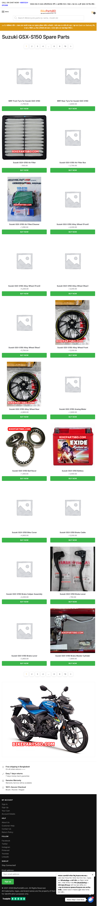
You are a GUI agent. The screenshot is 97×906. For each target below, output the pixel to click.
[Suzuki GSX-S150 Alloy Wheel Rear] (24, 384)
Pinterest (5, 850)
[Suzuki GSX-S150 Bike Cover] (24, 507)
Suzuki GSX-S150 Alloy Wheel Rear (24, 409)
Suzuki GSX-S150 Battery (73, 471)
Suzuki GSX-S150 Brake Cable (73, 532)
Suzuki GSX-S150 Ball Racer (24, 471)
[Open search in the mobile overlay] (48, 18)
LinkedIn (5, 857)
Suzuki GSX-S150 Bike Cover (24, 532)
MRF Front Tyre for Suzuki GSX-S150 (24, 101)
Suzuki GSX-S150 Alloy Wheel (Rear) (72, 286)
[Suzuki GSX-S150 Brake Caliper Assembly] (24, 569)
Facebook (6, 841)
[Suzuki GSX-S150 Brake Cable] (72, 507)
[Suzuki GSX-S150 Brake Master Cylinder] (72, 630)
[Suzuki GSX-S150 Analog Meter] (72, 384)
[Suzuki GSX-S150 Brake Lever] (72, 569)
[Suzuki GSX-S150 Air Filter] (24, 137)
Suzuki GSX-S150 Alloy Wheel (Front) (73, 224)
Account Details (8, 814)
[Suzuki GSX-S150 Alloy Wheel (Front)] (72, 199)
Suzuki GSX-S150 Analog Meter (72, 409)
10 (65, 46)
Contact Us (6, 829)
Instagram (6, 847)
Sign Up (5, 807)
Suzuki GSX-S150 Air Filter (24, 162)
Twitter (5, 844)
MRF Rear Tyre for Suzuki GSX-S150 (72, 101)
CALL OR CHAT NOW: (10, 3)
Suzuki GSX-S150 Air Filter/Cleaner (24, 224)
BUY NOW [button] (24, 109)
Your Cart (6, 811)
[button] (91, 900)
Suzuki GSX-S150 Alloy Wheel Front (72, 347)
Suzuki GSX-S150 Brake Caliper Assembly (24, 594)
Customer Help (8, 826)
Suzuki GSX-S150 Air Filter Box (73, 162)
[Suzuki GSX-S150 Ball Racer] (24, 445)
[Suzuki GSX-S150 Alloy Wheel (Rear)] (72, 260)
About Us (5, 822)
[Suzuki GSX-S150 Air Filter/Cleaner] (24, 199)
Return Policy (7, 832)
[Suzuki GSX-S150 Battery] (72, 445)
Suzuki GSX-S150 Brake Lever (73, 594)
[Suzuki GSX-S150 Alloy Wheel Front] (72, 322)
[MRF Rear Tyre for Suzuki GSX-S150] (72, 75)
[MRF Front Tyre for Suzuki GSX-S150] (24, 75)
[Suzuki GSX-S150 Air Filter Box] (72, 137)
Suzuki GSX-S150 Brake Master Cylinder (72, 656)
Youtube (5, 854)
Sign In (5, 804)
